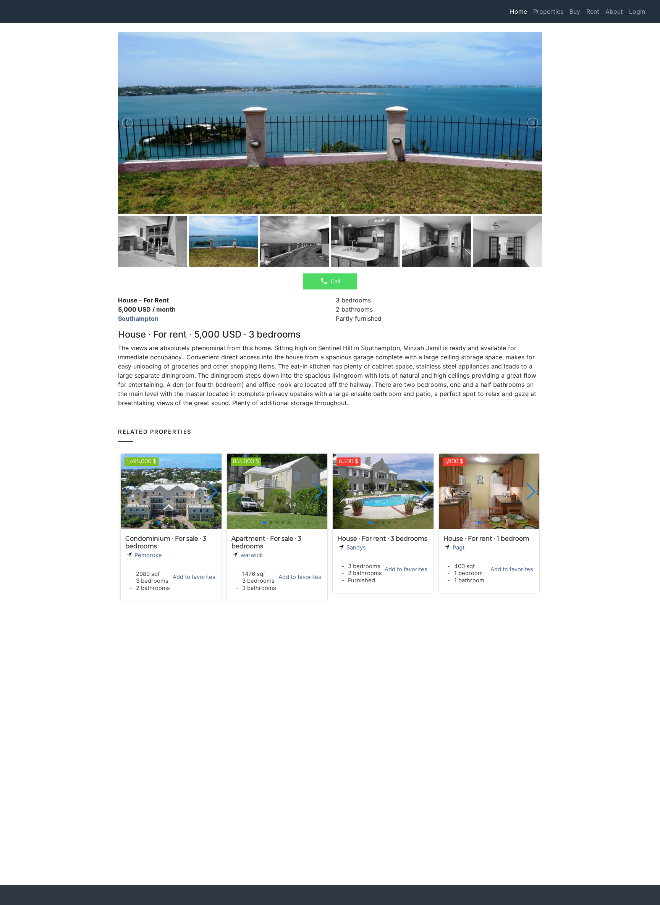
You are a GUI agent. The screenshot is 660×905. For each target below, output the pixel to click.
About (614, 11)
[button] (212, 491)
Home (518, 11)
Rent (592, 11)
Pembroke (148, 555)
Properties (548, 11)
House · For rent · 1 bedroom (486, 538)
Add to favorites (194, 577)
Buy (574, 11)
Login (637, 11)
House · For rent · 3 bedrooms (382, 538)
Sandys (356, 547)
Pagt (458, 547)
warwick (252, 555)
